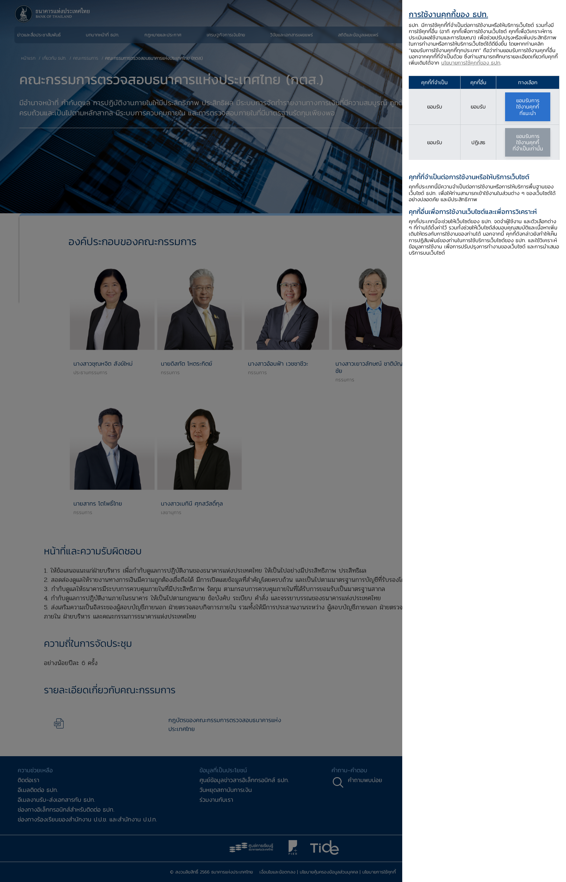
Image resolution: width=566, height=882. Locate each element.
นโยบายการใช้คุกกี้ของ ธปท (470, 63)
